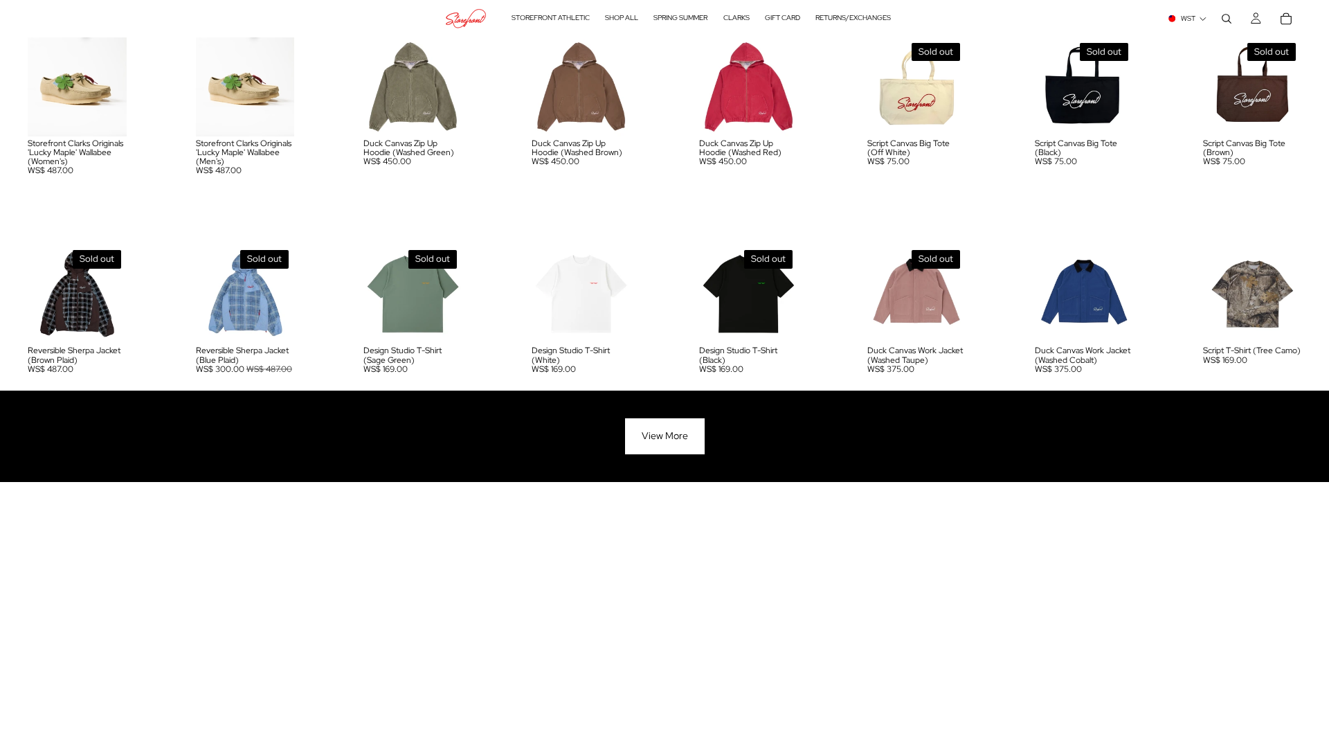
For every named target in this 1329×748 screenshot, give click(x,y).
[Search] (1226, 18)
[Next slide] (111, 86)
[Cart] (1286, 18)
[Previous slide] (43, 86)
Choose (117, 114)
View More (665, 435)
